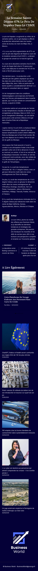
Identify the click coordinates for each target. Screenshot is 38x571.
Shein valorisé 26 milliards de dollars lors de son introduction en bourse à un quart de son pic (18, 392)
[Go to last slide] (4, 292)
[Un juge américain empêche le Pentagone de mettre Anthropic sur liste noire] (19, 492)
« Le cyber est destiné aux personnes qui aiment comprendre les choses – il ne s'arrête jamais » (18, 470)
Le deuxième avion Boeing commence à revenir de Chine (9, 249)
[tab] (15, 313)
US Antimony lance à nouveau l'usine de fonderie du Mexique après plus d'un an (28, 250)
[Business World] (9, 8)
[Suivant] (33, 292)
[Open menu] (35, 7)
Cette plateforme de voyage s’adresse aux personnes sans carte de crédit (17, 299)
